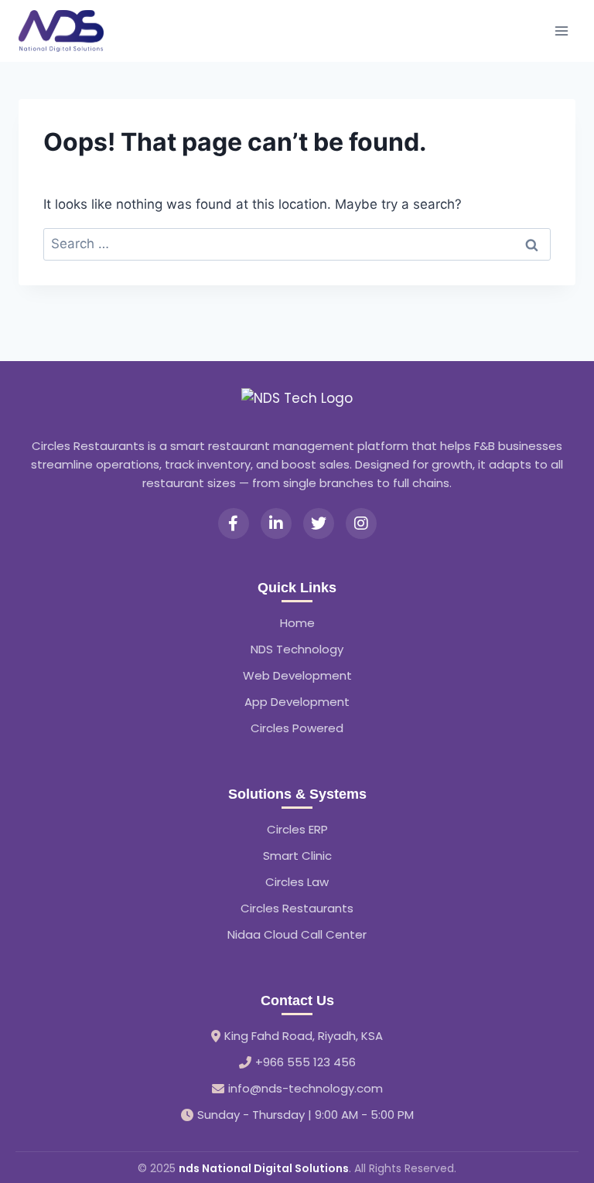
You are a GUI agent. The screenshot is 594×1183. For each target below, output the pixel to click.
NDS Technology (297, 649)
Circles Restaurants (297, 908)
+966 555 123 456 (305, 1062)
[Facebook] (233, 523)
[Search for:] (297, 243)
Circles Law (297, 882)
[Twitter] (318, 523)
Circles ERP (297, 829)
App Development (297, 702)
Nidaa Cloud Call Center (297, 934)
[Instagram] (361, 523)
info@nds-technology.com (305, 1088)
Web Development (297, 675)
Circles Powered (297, 728)
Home (297, 623)
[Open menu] (561, 31)
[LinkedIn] (276, 523)
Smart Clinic (297, 855)
